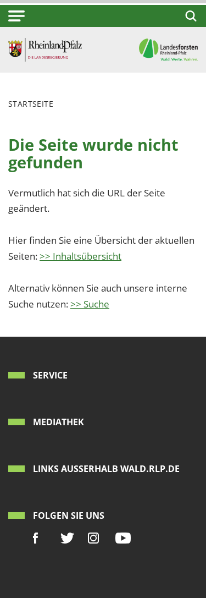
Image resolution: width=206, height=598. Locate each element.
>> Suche (89, 304)
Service (50, 375)
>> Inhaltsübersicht (80, 256)
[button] (16, 16)
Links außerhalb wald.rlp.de (106, 468)
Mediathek (58, 421)
